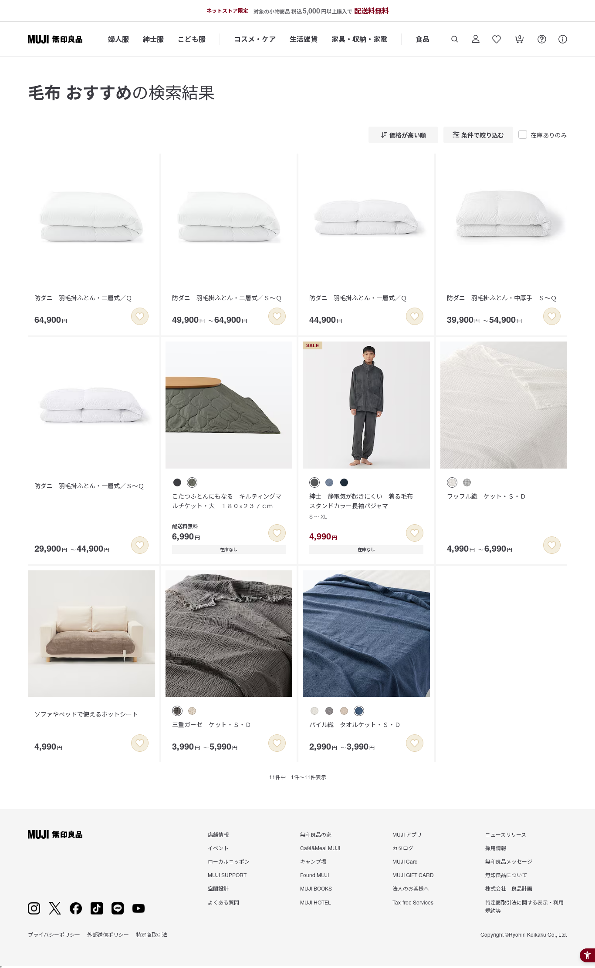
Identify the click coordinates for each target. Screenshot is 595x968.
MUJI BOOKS (316, 888)
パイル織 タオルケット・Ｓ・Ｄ (355, 724)
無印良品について (506, 874)
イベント (218, 847)
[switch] (140, 316)
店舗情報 (218, 834)
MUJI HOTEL (315, 902)
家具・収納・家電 (359, 39)
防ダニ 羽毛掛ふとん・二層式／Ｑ (83, 297)
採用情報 (495, 847)
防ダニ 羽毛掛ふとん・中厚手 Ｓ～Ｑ (502, 297)
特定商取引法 (151, 934)
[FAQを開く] (542, 39)
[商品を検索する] (454, 39)
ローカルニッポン (229, 861)
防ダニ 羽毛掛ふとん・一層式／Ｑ (358, 297)
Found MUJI (314, 874)
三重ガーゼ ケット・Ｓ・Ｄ (211, 724)
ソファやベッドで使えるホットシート (86, 714)
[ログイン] (475, 39)
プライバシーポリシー (54, 934)
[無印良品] (55, 834)
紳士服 (153, 39)
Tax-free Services (412, 902)
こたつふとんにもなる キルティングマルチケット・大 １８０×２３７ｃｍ (226, 501)
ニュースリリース (505, 834)
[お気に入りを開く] (496, 39)
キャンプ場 (313, 861)
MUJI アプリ (407, 834)
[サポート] (562, 39)
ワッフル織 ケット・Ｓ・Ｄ (486, 496)
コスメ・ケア (255, 39)
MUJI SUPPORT (227, 874)
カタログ (402, 847)
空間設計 (218, 888)
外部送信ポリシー (108, 934)
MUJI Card (405, 861)
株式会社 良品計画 (508, 888)
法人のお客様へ (410, 888)
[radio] (177, 482)
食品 (422, 39)
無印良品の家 (315, 834)
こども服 (192, 39)
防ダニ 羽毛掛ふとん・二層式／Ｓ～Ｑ (227, 297)
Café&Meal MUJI (320, 847)
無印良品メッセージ (508, 861)
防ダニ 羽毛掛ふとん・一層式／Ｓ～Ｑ (89, 485)
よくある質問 (223, 902)
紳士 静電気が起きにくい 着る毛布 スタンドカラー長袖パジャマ (364, 506)
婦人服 (118, 39)
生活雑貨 (304, 39)
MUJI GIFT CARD (413, 874)
